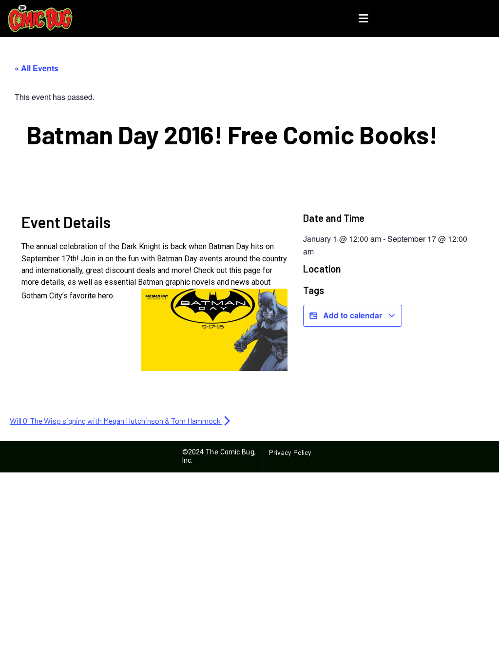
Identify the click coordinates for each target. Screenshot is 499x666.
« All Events (36, 68)
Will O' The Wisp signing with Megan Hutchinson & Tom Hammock (116, 420)
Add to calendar (352, 315)
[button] (363, 19)
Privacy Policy (290, 452)
